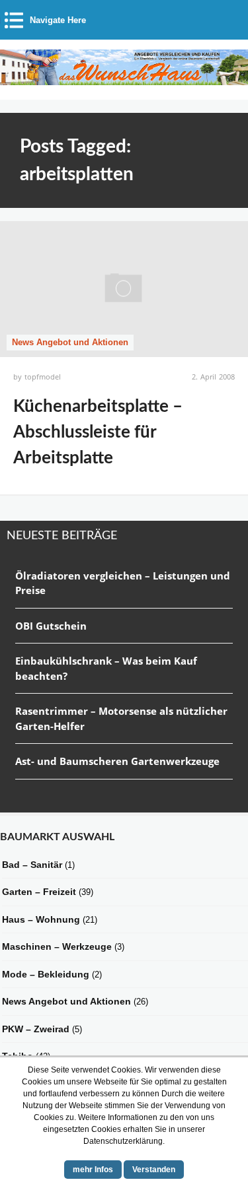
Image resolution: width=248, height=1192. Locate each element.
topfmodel (42, 376)
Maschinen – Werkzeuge (57, 946)
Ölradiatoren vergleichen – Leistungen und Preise (122, 583)
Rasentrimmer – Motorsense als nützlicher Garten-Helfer (121, 718)
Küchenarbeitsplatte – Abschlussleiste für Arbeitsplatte (98, 432)
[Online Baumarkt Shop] (124, 79)
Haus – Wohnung (41, 919)
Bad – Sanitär (32, 864)
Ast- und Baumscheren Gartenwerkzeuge (117, 761)
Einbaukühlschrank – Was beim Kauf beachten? (106, 668)
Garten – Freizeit (39, 891)
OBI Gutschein (51, 625)
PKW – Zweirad (35, 1029)
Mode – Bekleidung (45, 974)
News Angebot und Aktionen (70, 342)
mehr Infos (93, 1169)
